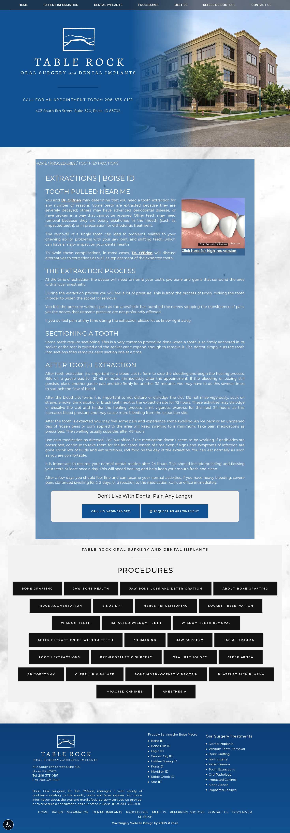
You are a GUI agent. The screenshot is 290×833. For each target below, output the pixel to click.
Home (23, 5)
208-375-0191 (48, 775)
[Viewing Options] (8, 824)
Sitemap (145, 817)
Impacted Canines (222, 780)
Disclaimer (242, 812)
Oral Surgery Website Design (132, 823)
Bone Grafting (219, 754)
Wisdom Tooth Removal (227, 749)
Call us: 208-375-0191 (111, 511)
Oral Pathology (220, 774)
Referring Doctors (219, 5)
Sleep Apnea (218, 785)
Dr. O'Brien (71, 200)
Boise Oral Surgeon (49, 791)
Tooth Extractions (222, 769)
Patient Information (61, 5)
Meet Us (180, 5)
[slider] (212, 245)
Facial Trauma (219, 764)
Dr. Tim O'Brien (81, 791)
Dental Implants (108, 5)
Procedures (148, 5)
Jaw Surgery (218, 759)
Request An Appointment (175, 511)
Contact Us (261, 5)
